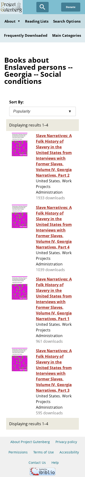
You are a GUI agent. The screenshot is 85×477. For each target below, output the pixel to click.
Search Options (67, 21)
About (12, 21)
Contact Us (37, 462)
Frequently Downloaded (25, 35)
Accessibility (69, 452)
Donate (71, 7)
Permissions (18, 452)
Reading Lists (37, 21)
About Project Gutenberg (30, 442)
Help (55, 462)
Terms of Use (43, 452)
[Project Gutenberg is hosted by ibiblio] (42, 474)
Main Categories (66, 35)
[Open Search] (42, 7)
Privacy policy (66, 442)
